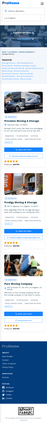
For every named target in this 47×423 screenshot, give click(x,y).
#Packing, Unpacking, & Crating (24, 66)
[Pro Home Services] (11, 4)
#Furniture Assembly (21, 71)
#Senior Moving (25, 79)
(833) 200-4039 (25, 314)
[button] (21, 110)
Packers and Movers (26, 52)
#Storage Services (9, 63)
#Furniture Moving (26, 73)
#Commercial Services (10, 73)
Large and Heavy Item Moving (32, 139)
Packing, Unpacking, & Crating (13, 139)
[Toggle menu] (42, 4)
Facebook (10, 387)
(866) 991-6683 (24, 231)
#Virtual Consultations (25, 76)
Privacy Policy (7, 367)
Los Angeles (23, 38)
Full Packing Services (22, 136)
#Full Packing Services (25, 63)
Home (4, 52)
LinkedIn (9, 398)
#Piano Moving (7, 71)
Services (5, 377)
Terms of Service (9, 364)
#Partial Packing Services (34, 68)
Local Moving (34, 136)
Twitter (9, 395)
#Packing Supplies (8, 76)
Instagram (10, 391)
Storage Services (9, 136)
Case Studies (7, 356)
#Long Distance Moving (10, 79)
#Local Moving (7, 66)
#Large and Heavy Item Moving (13, 68)
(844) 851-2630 (24, 150)
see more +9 (8, 142)
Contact (5, 360)
